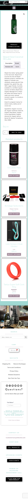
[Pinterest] (7, 386)
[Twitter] (15, 386)
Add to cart (17, 132)
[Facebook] (13, 386)
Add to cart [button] (14, 175)
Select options (14, 254)
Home (4, 50)
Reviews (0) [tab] (9, 66)
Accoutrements (10, 50)
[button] (14, 7)
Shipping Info (6, 364)
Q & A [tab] (17, 66)
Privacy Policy (14, 371)
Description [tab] (8, 63)
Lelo (14, 249)
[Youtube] (18, 386)
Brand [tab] (17, 63)
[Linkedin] (21, 386)
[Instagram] (10, 386)
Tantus (14, 291)
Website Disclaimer (14, 374)
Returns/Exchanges (19, 364)
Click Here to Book (14, 420)
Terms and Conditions (14, 367)
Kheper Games (14, 209)
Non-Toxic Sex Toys (14, 378)
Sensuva (14, 171)
